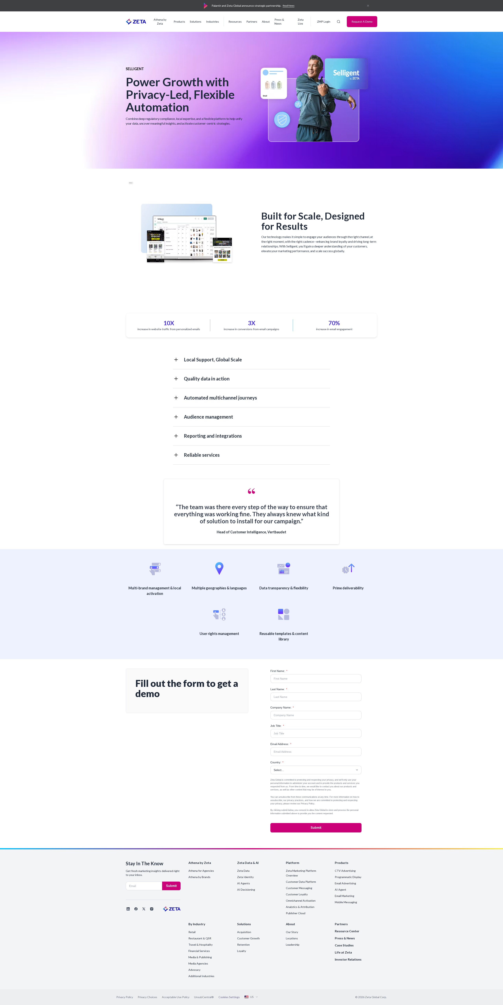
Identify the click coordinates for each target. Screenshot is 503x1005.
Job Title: (277, 725)
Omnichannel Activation (301, 900)
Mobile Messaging (346, 902)
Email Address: (280, 744)
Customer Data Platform (301, 881)
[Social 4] (151, 909)
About (266, 21)
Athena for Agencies (201, 870)
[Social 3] (143, 909)
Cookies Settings (229, 997)
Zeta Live (301, 21)
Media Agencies (198, 963)
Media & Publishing (200, 957)
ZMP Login (323, 21)
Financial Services (199, 951)
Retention (243, 944)
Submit (316, 827)
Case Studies (344, 945)
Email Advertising (345, 883)
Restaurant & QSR (199, 938)
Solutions (195, 21)
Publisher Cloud (295, 913)
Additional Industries (201, 976)
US (252, 997)
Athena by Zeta (160, 21)
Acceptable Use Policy (175, 997)
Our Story (292, 932)
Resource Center (347, 931)
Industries (212, 21)
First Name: (278, 670)
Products (179, 21)
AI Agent (340, 889)
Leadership (292, 944)
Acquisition (244, 932)
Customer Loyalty (297, 894)
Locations (292, 938)
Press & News (279, 21)
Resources (235, 21)
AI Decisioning (246, 889)
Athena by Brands (199, 877)
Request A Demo (362, 21)
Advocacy (194, 969)
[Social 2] (136, 909)
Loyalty (241, 951)
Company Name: (282, 707)
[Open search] (338, 21)
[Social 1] (128, 909)
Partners (251, 21)
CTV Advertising (345, 870)
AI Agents (243, 883)
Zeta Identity (245, 877)
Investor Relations (348, 959)
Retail (192, 932)
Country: (276, 762)
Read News (289, 5)
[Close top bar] (368, 6)
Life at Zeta (343, 952)
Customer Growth (248, 938)
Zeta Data (243, 870)
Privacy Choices (147, 997)
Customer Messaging (299, 888)
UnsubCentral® (204, 997)
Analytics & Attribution (300, 907)
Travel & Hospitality (200, 944)
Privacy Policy (307, 803)
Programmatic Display (348, 877)
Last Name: (278, 689)
